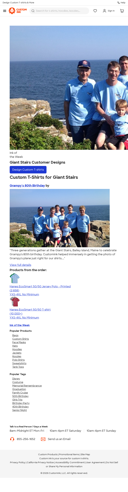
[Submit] (33, 10)
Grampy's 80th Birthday (27, 186)
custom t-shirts (80, 458)
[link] (18, 10)
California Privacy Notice (40, 462)
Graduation (19, 389)
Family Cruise (20, 392)
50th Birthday (20, 396)
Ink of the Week (20, 325)
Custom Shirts (20, 338)
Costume (17, 382)
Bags (15, 335)
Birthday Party (21, 403)
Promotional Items (69, 454)
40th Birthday (20, 406)
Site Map (85, 454)
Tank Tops (18, 366)
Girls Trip (17, 399)
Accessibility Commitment (69, 462)
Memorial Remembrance (27, 385)
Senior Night (19, 410)
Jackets (16, 352)
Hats (15, 345)
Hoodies (17, 349)
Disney (16, 378)
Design (28, 169)
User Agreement (95, 462)
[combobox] (59, 10)
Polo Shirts (18, 359)
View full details (20, 265)
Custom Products (48, 454)
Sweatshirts (19, 363)
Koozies (16, 356)
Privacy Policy (17, 462)
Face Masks (19, 342)
